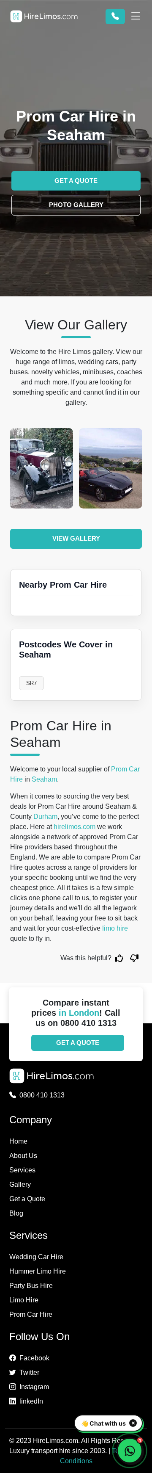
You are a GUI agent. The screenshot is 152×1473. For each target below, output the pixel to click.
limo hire (115, 928)
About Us (23, 1155)
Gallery (20, 1184)
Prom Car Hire (30, 1314)
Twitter (29, 1372)
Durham (45, 816)
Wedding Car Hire (36, 1256)
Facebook (34, 1358)
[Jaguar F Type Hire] (110, 468)
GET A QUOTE (76, 180)
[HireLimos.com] (44, 16)
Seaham (44, 779)
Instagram (34, 1386)
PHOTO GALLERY (76, 204)
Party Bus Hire (31, 1285)
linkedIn (31, 1401)
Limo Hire (23, 1300)
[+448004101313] (115, 16)
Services (22, 1170)
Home (18, 1141)
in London (79, 1012)
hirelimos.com (74, 826)
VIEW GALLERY (76, 538)
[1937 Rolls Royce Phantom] (41, 468)
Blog (16, 1213)
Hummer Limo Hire (37, 1271)
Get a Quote (27, 1198)
